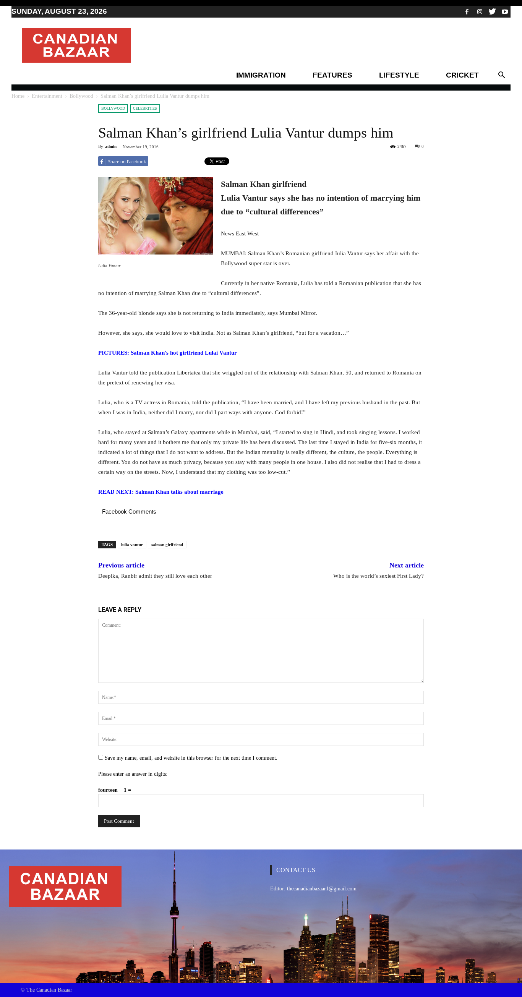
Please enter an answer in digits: (132, 774)
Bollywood (81, 96)
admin (111, 146)
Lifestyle (399, 75)
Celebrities (145, 108)
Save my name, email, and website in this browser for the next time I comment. (191, 758)
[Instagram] (479, 11)
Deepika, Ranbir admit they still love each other (155, 576)
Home (17, 96)
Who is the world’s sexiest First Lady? (378, 576)
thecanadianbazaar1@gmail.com (322, 889)
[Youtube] (505, 11)
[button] (501, 75)
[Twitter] (492, 11)
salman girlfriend (167, 544)
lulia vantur (132, 544)
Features (332, 75)
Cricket (462, 75)
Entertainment (47, 96)
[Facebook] (467, 11)
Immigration (261, 75)
